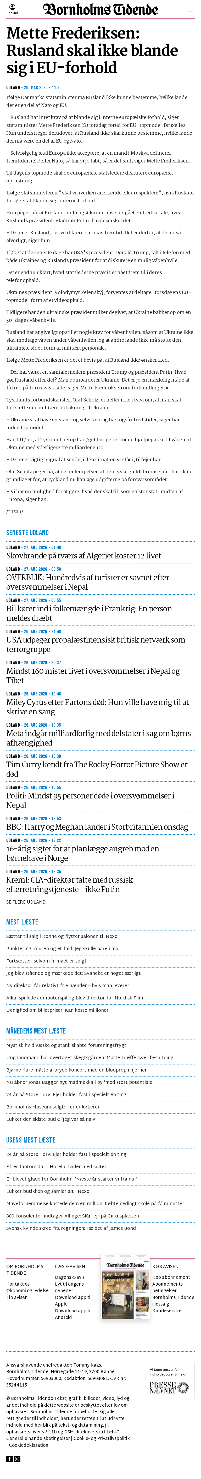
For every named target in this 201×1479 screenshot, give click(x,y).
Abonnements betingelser (167, 1287)
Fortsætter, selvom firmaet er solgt (46, 961)
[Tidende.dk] (100, 10)
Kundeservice (167, 1311)
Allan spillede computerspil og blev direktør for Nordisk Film (74, 998)
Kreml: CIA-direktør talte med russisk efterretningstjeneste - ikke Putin (69, 885)
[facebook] (9, 1459)
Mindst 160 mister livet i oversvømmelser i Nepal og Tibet (93, 676)
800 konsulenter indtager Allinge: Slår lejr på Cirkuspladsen (72, 1216)
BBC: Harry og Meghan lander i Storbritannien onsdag (97, 827)
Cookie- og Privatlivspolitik (102, 1439)
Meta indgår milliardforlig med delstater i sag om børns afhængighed (98, 739)
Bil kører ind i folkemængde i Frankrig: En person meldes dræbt (89, 614)
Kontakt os (18, 1284)
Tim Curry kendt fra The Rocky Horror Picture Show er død (96, 770)
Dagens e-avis (70, 1278)
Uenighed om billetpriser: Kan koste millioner (57, 1010)
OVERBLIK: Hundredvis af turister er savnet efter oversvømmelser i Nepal (87, 583)
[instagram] (17, 1459)
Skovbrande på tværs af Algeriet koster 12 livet (83, 556)
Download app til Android (73, 1314)
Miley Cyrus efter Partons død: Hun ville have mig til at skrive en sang (97, 708)
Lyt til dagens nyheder (69, 1287)
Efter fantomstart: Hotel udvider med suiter (56, 1167)
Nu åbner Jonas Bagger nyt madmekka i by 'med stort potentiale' (80, 1082)
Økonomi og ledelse (27, 1291)
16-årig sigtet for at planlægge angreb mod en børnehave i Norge (82, 854)
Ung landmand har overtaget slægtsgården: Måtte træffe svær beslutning (90, 1058)
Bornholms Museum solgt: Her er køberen (53, 1107)
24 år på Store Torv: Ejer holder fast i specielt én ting (66, 1095)
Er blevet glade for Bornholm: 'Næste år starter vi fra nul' (71, 1179)
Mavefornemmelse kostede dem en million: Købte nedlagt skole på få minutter (95, 1204)
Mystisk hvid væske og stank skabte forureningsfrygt (66, 1045)
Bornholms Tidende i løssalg (173, 1301)
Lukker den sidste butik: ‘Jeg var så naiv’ (51, 1119)
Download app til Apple (73, 1301)
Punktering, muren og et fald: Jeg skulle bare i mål (63, 949)
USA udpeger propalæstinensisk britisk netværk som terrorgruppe (95, 645)
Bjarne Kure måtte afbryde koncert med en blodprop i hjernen (77, 1070)
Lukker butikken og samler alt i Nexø (48, 1191)
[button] (191, 10)
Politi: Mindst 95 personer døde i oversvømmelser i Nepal (90, 801)
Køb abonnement (171, 1278)
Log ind (12, 13)
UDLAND (13, 87)
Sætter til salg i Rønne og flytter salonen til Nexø (62, 936)
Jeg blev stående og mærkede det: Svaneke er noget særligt (73, 973)
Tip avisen (17, 1298)
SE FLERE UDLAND (26, 902)
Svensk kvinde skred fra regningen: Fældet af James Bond (71, 1228)
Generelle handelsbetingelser (38, 1439)
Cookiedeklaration (28, 1446)
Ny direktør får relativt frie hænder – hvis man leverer (67, 986)
